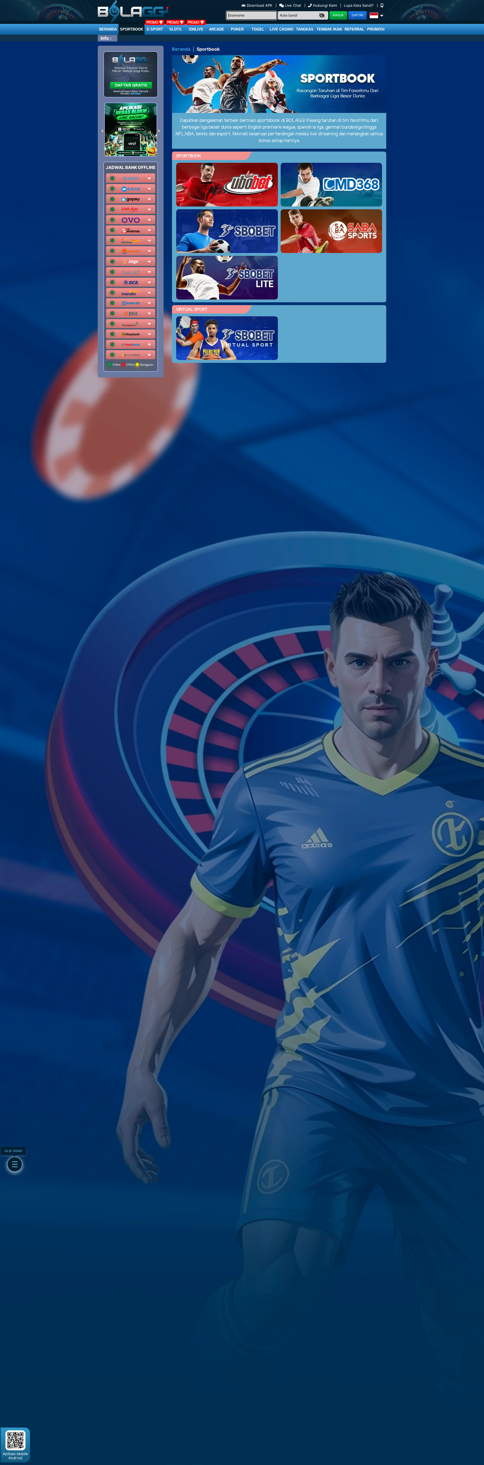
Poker (237, 29)
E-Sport (155, 29)
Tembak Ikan (329, 29)
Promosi (376, 29)
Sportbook (131, 29)
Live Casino (281, 29)
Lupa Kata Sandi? (359, 5)
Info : (106, 38)
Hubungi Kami (325, 5)
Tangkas (304, 29)
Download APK (259, 5)
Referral (354, 29)
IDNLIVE (196, 29)
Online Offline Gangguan (132, 364)
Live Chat (292, 5)
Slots (175, 29)
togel (258, 29)
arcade (216, 29)
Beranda (108, 29)
